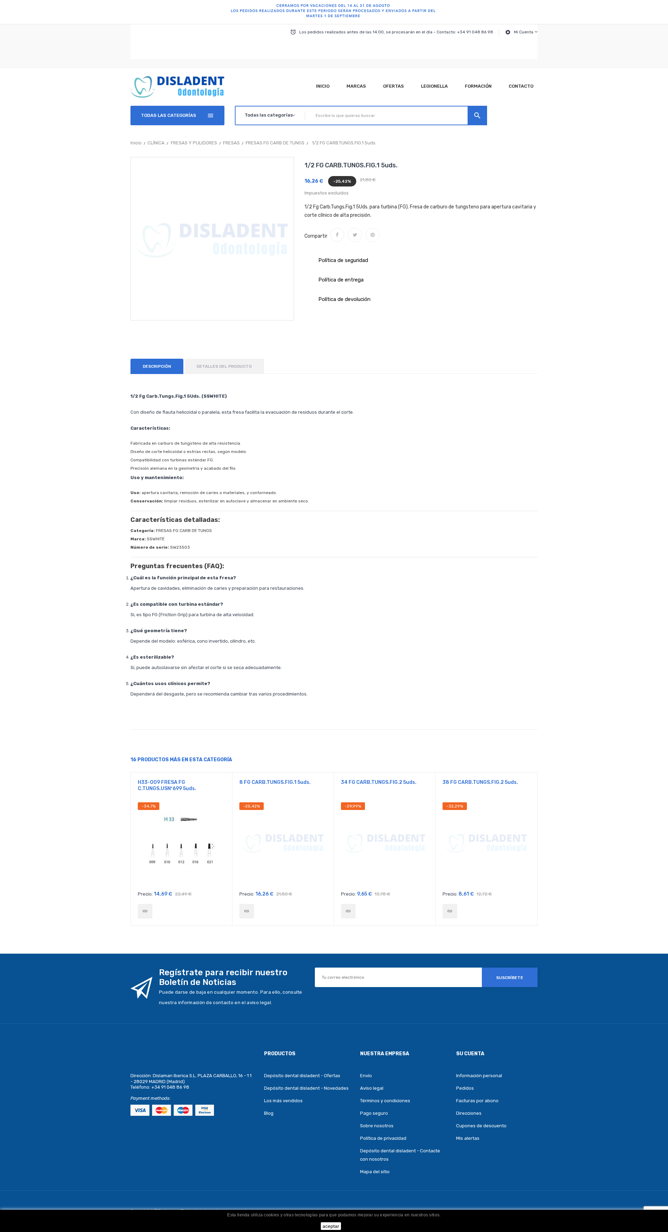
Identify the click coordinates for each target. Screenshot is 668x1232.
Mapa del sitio (375, 1171)
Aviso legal (371, 1088)
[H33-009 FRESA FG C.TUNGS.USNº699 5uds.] (145, 911)
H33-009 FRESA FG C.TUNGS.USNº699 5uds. (167, 785)
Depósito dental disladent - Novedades (306, 1088)
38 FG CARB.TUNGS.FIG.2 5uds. (480, 782)
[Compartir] (337, 235)
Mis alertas (467, 1138)
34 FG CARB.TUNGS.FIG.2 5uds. (378, 782)
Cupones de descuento (481, 1125)
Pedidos (465, 1088)
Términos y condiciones (385, 1100)
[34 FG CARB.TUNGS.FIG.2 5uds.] (348, 911)
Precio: (145, 894)
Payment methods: (150, 1098)
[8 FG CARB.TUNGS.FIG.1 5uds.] (246, 911)
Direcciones (469, 1113)
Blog (268, 1113)
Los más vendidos (283, 1100)
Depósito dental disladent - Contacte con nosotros (400, 1155)
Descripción (157, 366)
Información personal (479, 1075)
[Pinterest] (373, 235)
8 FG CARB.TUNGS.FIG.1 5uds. (275, 782)
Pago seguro (374, 1113)
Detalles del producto (224, 366)
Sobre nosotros (376, 1125)
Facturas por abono (477, 1100)
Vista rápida (181, 844)
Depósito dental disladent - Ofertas (302, 1075)
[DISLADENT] (334, 12)
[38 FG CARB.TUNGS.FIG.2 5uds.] (450, 911)
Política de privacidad (383, 1138)
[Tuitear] (355, 235)
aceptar (331, 1226)
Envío (366, 1075)
